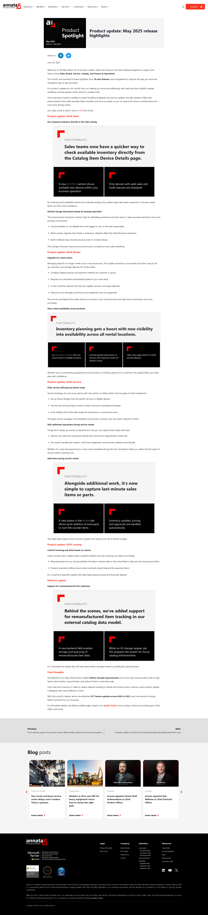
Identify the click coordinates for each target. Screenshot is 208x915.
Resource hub (166, 858)
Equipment (142, 861)
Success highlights (168, 851)
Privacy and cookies (106, 848)
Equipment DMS (145, 868)
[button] (60, 55)
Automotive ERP (145, 850)
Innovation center (167, 861)
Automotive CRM (145, 853)
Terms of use (104, 851)
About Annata (125, 848)
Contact (194, 6)
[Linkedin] (163, 870)
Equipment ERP (145, 863)
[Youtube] (170, 870)
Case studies (166, 848)
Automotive (142, 848)
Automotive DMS (145, 855)
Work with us (125, 855)
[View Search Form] (183, 6)
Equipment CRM (145, 866)
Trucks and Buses (144, 858)
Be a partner (124, 851)
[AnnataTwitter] (177, 870)
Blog (163, 855)
